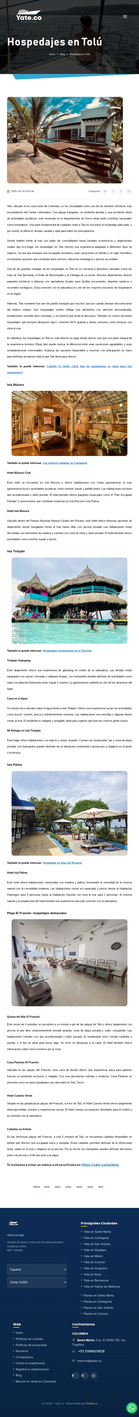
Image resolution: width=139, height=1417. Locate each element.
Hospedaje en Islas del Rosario (62, 862)
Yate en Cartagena (96, 1238)
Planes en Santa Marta (99, 1295)
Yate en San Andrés (97, 1244)
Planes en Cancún (96, 1313)
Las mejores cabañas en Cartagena (65, 463)
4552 (47, 1187)
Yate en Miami (93, 1256)
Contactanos (24, 1357)
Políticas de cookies (29, 1339)
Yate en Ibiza (92, 1274)
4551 (100, 1187)
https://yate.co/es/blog (100, 1165)
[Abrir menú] (125, 17)
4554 (68, 1187)
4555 (79, 1187)
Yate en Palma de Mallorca (102, 1286)
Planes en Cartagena (98, 1301)
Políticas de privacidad (31, 1345)
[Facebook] (75, 1375)
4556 (90, 1187)
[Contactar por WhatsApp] (131, 1408)
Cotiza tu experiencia (30, 1363)
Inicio (52, 54)
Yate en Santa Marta (97, 1231)
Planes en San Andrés (98, 1307)
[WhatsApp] (93, 1375)
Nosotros (22, 1351)
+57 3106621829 (91, 1351)
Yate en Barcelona (96, 1280)
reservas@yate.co (89, 1361)
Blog (62, 54)
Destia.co (92, 1403)
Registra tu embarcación (32, 1369)
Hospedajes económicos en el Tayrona (67, 650)
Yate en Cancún (94, 1262)
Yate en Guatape (95, 1250)
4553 (57, 1187)
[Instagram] (85, 1375)
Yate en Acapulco (96, 1268)
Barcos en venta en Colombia (36, 1381)
